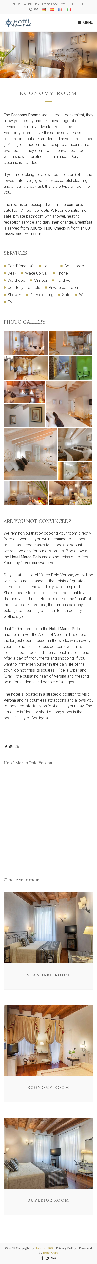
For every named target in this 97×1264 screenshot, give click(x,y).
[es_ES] (52, 9)
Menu (87, 22)
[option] (48, 55)
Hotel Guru (50, 1252)
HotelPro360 (44, 1248)
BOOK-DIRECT (76, 4)
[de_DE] (44, 9)
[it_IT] (69, 9)
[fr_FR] (60, 9)
